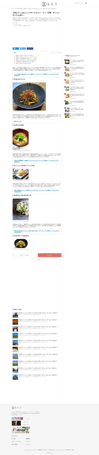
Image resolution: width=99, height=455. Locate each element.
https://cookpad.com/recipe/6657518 (22, 180)
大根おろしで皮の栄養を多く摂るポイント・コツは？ (26, 58)
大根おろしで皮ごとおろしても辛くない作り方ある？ (26, 60)
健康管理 (28, 438)
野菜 (21, 8)
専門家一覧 (68, 449)
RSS (73, 449)
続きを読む (49, 255)
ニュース (28, 441)
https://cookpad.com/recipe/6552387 (22, 150)
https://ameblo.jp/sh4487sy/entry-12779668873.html (25, 111)
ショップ (28, 444)
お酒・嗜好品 (14, 444)
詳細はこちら (17, 121)
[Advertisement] (37, 36)
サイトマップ (27, 449)
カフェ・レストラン (16, 441)
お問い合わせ (51, 449)
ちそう (12, 8)
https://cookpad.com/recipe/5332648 (22, 249)
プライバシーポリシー (60, 449)
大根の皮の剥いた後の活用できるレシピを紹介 (25, 61)
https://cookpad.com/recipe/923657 (22, 221)
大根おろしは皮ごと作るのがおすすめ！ (24, 63)
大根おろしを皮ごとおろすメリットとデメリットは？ (26, 57)
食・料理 (17, 8)
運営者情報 (40, 449)
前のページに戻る (24, 255)
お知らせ (45, 449)
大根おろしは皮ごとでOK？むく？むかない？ (25, 55)
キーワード (34, 449)
